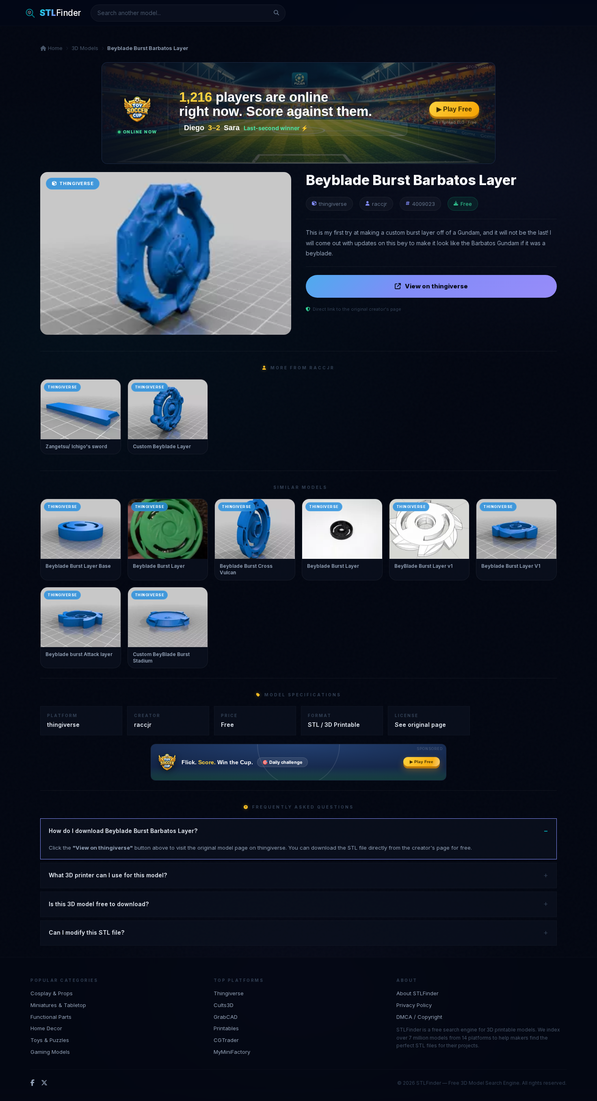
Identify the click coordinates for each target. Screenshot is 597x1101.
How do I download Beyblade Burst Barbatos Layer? (123, 830)
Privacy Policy (414, 1005)
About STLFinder (417, 993)
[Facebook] (32, 1083)
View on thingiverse (436, 286)
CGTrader (226, 1040)
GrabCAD (226, 1017)
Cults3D (224, 1005)
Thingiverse (229, 993)
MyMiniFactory (232, 1052)
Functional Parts (50, 1017)
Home (54, 48)
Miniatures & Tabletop (58, 1005)
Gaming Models (50, 1052)
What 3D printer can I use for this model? (108, 875)
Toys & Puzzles (49, 1040)
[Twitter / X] (44, 1083)
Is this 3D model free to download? (99, 903)
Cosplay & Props (51, 993)
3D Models (84, 48)
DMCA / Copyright (419, 1017)
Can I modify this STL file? (86, 932)
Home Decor (46, 1028)
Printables (226, 1028)
